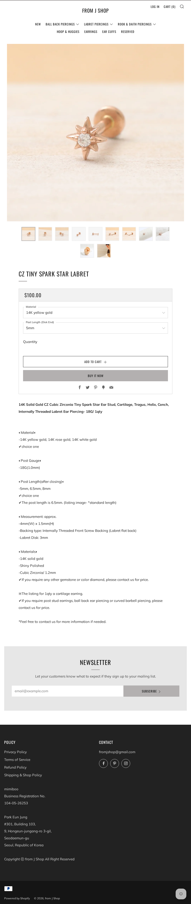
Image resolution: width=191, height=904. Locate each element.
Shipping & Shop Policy (23, 775)
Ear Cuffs (109, 31)
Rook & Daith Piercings (135, 24)
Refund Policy (15, 767)
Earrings (90, 31)
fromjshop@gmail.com (117, 752)
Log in (155, 6)
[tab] (28, 234)
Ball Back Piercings (60, 24)
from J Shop (95, 10)
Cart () (169, 6)
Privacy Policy (15, 752)
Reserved (127, 31)
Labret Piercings (96, 24)
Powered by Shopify (17, 898)
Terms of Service (17, 759)
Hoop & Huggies (68, 31)
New (38, 24)
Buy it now (95, 375)
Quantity (30, 341)
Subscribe (149, 691)
